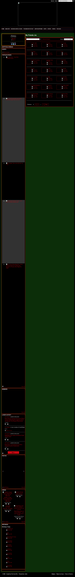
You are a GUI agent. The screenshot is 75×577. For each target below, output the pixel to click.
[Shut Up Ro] (22, 404)
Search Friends (40, 39)
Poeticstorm (49, 85)
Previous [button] (3, 471)
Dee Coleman (9, 553)
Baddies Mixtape (19, 493)
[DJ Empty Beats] (18, 396)
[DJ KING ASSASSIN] (22, 396)
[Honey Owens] (4, 567)
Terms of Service (69, 574)
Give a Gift (10, 538)
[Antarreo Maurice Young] (4, 539)
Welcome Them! (9, 430)
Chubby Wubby (35, 93)
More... (13, 452)
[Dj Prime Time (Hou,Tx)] (7, 408)
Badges (53, 574)
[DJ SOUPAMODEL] (11, 408)
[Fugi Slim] (11, 393)
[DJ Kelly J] (4, 393)
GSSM (9, 502)
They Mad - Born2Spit (7, 508)
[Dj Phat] (4, 563)
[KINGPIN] (7, 404)
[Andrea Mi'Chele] (4, 531)
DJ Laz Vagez (35, 77)
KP (62, 51)
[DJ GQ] (18, 408)
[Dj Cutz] (4, 559)
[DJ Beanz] (7, 396)
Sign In (56, 1)
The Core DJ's (14, 574)
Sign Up (52, 1)
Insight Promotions (36, 60)
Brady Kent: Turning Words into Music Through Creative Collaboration (13, 445)
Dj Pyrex (33, 51)
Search (73, 1)
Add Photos (6, 487)
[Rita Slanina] (4, 404)
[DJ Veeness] (22, 393)
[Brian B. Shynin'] (11, 400)
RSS (3, 386)
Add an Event (6, 52)
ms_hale (48, 68)
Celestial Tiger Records (50, 60)
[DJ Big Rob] (4, 408)
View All (23, 386)
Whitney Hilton (65, 93)
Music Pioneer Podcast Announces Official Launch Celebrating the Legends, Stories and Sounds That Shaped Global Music (14, 420)
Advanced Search (46, 39)
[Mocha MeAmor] (22, 400)
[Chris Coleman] (14, 393)
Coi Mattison (8, 549)
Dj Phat (7, 561)
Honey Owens (9, 565)
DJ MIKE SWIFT (65, 85)
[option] (13, 471)
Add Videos (6, 521)
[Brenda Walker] (4, 543)
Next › (72, 36)
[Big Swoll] (18, 393)
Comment (35, 44)
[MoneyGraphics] (18, 404)
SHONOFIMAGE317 (36, 85)
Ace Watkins (7, 427)
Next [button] (24, 471)
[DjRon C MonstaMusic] (14, 404)
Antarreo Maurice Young (11, 536)
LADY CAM (34, 43)
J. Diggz (48, 77)
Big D (33, 68)
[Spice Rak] (4, 400)
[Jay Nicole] (11, 404)
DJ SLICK (64, 68)
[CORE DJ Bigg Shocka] (4, 396)
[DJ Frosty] (7, 393)
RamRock (64, 60)
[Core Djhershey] (22, 408)
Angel (7, 532)
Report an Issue (60, 574)
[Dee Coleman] (4, 555)
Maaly (48, 51)
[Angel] (4, 535)
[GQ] (7, 400)
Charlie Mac (64, 77)
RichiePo (49, 43)
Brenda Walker (9, 540)
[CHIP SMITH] (4, 547)
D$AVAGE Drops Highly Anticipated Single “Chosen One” (14, 436)
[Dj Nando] (18, 400)
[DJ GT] (14, 400)
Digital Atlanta (50, 93)
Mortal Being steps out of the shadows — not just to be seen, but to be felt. (19, 512)
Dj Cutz (7, 557)
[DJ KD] (11, 396)
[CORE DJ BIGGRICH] (14, 396)
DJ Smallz (64, 43)
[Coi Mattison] (4, 551)
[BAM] (14, 408)
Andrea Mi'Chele (9, 528)
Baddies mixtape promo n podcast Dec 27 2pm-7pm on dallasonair (7, 499)
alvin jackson (7, 416)
